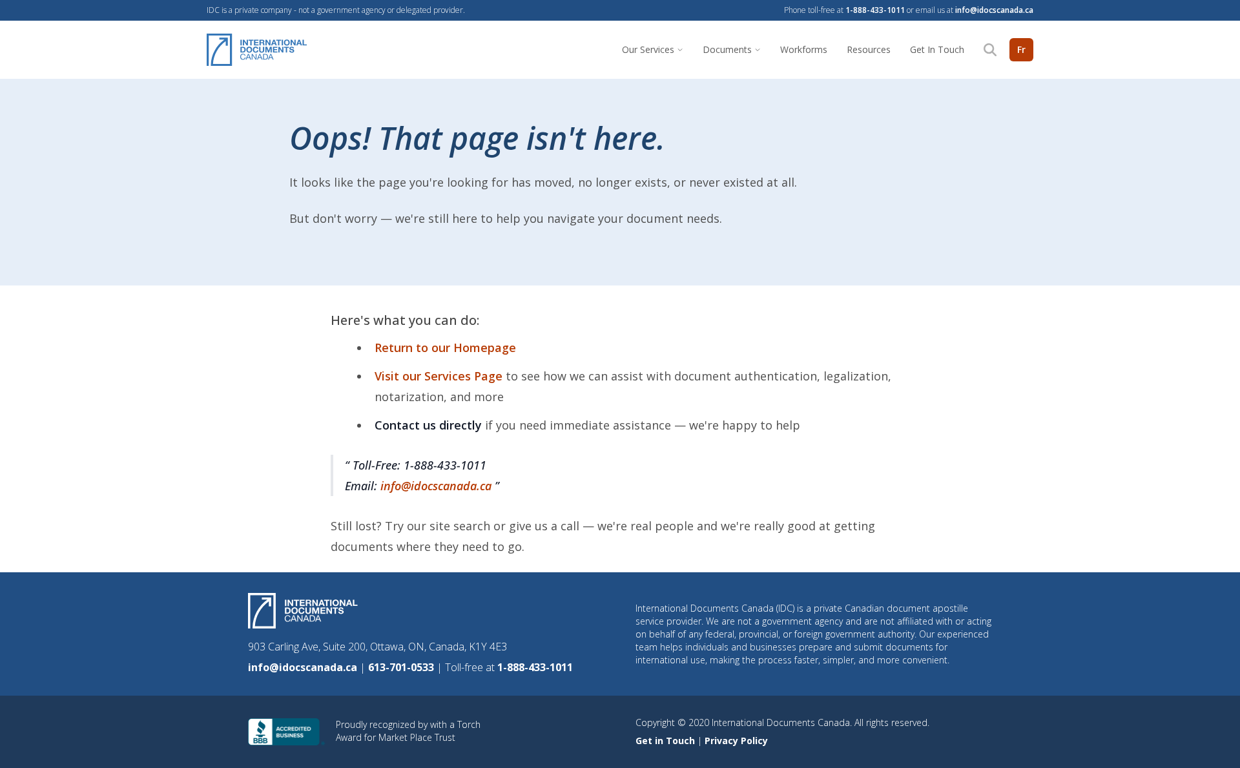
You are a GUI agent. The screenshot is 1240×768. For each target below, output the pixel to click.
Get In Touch (937, 49)
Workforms (803, 49)
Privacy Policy (736, 740)
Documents (727, 49)
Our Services (648, 49)
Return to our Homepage (445, 347)
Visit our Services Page (440, 376)
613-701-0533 (402, 667)
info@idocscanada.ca (994, 10)
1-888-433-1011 (875, 10)
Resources (869, 49)
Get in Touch (667, 740)
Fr (1021, 49)
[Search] (990, 49)
